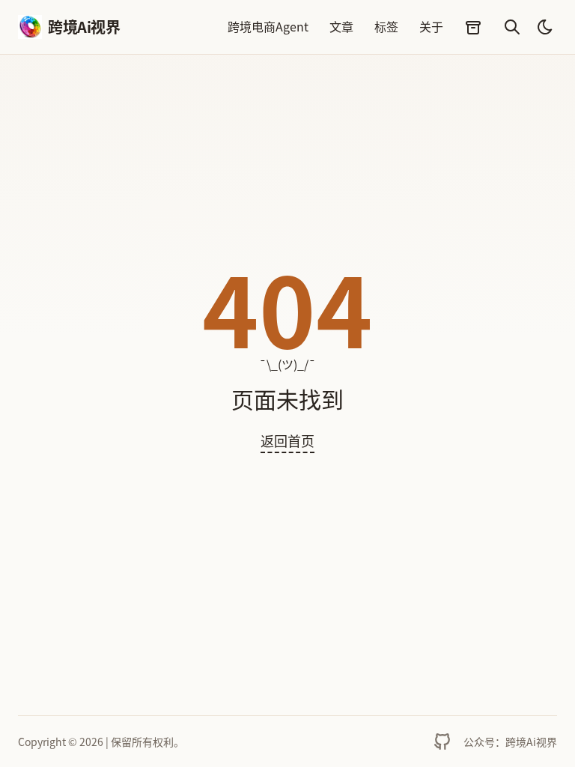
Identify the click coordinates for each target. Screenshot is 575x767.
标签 (386, 26)
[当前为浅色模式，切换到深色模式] (545, 27)
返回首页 (287, 440)
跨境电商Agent (268, 26)
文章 (341, 26)
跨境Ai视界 (75, 26)
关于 (431, 26)
